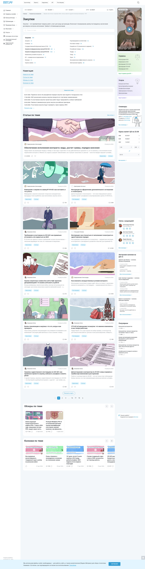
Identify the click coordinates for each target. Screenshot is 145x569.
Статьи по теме (28, 77)
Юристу (36, 2)
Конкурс (27, 60)
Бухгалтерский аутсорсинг (126, 86)
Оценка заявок (29, 62)
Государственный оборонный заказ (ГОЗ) (36, 46)
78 (79, 398)
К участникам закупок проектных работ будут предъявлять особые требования (53, 100)
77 (75, 398)
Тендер (72, 51)
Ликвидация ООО (123, 69)
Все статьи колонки (125, 274)
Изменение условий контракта (33, 54)
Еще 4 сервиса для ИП (125, 73)
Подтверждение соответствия (78, 40)
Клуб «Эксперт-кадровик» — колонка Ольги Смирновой (129, 278)
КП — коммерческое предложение (34, 57)
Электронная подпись (76, 62)
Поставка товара (74, 43)
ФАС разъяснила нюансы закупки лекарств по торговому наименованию (50, 97)
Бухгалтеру (27, 2)
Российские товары (75, 49)
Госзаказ (27, 43)
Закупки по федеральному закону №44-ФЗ (37, 51)
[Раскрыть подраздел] (54, 49)
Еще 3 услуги (122, 97)
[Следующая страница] (82, 398)
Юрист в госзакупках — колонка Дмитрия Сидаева (127, 299)
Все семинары (123, 125)
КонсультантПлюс (124, 83)
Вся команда (122, 248)
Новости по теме (28, 74)
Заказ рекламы (123, 93)
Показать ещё (68, 393)
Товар (71, 54)
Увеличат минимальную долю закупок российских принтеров (47, 102)
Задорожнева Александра (34, 144)
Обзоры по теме (28, 80)
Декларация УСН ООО (125, 64)
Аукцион (27, 40)
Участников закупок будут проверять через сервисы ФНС (45, 105)
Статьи (110, 156)
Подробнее (72, 565)
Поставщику (60, 2)
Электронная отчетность (125, 91)
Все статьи (110, 115)
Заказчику (103, 156)
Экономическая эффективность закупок (81, 60)
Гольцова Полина (79, 232)
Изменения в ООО (123, 62)
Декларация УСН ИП (124, 66)
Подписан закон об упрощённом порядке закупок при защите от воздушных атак (53, 95)
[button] (129, 29)
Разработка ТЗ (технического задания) (80, 46)
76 (72, 398)
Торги (71, 57)
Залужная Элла (31, 232)
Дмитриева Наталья (79, 186)
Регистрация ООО (123, 59)
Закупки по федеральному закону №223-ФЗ (37, 49)
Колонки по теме (28, 83)
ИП (52, 2)
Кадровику (45, 2)
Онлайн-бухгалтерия (124, 88)
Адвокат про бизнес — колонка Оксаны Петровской (127, 260)
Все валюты (122, 160)
